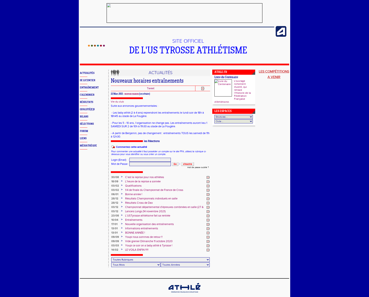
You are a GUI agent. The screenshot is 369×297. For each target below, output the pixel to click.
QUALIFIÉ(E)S (87, 109)
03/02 (115, 185)
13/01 (114, 228)
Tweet (150, 88)
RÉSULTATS (86, 102)
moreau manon (131, 94)
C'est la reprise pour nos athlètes (144, 177)
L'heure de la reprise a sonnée (143, 181)
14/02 (114, 250)
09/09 (115, 237)
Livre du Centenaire (226, 77)
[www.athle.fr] (281, 36)
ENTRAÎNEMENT (89, 87)
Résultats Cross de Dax (139, 203)
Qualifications (133, 185)
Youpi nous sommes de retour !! (144, 237)
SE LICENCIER (87, 80)
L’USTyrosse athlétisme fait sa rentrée (147, 215)
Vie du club (117, 101)
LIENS (83, 138)
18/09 (114, 181)
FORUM (84, 131)
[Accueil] (96, 45)
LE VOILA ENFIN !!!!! (136, 250)
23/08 (115, 215)
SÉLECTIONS (87, 124)
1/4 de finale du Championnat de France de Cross (154, 190)
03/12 (114, 207)
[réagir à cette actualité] (208, 177)
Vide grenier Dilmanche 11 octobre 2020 (149, 241)
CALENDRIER (87, 95)
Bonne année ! (133, 194)
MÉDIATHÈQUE (88, 145)
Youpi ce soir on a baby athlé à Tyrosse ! (148, 245)
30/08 (115, 177)
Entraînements (133, 220)
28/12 (114, 198)
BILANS (84, 116)
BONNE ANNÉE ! (135, 232)
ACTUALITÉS (87, 73)
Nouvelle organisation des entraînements (149, 224)
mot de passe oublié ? (198, 167)
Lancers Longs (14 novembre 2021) (145, 211)
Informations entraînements (141, 228)
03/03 (115, 245)
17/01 (114, 224)
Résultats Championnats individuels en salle (151, 198)
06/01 (114, 194)
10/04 (114, 220)
